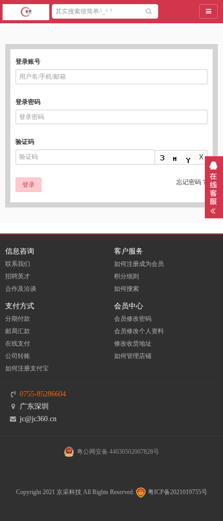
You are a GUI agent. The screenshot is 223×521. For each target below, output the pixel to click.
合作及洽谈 (20, 288)
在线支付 (17, 343)
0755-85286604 (43, 394)
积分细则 (126, 276)
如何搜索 (126, 288)
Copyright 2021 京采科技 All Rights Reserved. (75, 492)
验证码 (25, 141)
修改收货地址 (132, 343)
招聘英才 (17, 276)
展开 (214, 187)
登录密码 (28, 102)
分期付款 (17, 318)
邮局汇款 (17, 331)
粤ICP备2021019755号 (176, 492)
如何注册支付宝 (27, 368)
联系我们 (17, 263)
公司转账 (17, 356)
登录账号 (28, 61)
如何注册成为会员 (139, 263)
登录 (28, 184)
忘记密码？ (191, 182)
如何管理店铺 (132, 356)
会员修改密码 (132, 318)
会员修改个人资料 (139, 331)
